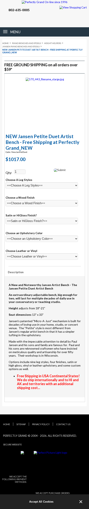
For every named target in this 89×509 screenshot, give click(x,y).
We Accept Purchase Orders (53, 493)
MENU (15, 32)
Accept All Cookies (41, 501)
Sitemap (21, 424)
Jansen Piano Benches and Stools (21, 46)
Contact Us (63, 424)
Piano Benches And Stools (26, 43)
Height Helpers (52, 43)
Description (16, 272)
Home (5, 43)
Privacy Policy (41, 424)
